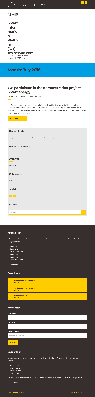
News (23, 97)
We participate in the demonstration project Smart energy (31, 138)
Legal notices (76, 392)
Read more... (15, 265)
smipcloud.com (20, 53)
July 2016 (12, 165)
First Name (12, 313)
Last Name (12, 322)
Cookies (84, 392)
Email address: (14, 332)
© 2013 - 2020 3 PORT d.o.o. (16, 392)
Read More (14, 119)
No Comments (35, 97)
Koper (12, 2)
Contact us (14, 382)
